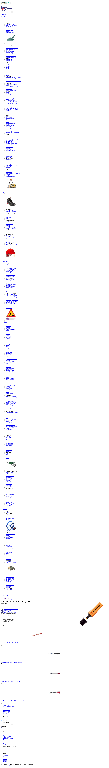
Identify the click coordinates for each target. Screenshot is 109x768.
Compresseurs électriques (11, 365)
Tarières (7, 74)
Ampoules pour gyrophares (11, 284)
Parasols (7, 122)
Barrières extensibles (10, 265)
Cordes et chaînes (9, 473)
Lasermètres (8, 160)
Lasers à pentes (9, 141)
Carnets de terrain (9, 136)
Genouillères (8, 235)
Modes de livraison (7, 747)
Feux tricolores (8, 561)
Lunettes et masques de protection (12, 230)
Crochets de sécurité (10, 476)
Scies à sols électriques (10, 385)
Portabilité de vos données (8, 738)
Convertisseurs (8, 436)
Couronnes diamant (9, 546)
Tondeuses (8, 75)
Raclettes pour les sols (10, 32)
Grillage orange (9, 271)
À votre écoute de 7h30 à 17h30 (9, 612)
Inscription (5, 732)
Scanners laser (8, 148)
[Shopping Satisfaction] (5, 2)
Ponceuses (8, 346)
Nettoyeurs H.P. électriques (11, 371)
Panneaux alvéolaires (10, 306)
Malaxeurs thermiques (10, 418)
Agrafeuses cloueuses (10, 99)
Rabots (7, 347)
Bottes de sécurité (9, 224)
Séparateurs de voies (10, 276)
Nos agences (3, 14)
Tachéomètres (8, 586)
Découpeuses (8, 337)
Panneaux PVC (9, 308)
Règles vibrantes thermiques (11, 426)
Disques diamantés (9, 548)
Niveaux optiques (9, 147)
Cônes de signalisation (10, 269)
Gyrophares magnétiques (10, 286)
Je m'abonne (4, 720)
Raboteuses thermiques (10, 425)
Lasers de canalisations (10, 142)
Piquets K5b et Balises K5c (11, 273)
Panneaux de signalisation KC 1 (12, 300)
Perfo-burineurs (9, 344)
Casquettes (8, 218)
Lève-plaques (8, 480)
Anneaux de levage (9, 472)
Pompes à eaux (9, 423)
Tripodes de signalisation (10, 303)
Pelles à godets (8, 482)
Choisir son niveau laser (8, 749)
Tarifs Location (9, 589)
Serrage (7, 106)
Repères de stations (9, 175)
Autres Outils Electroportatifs (11, 329)
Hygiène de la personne (10, 497)
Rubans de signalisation (10, 275)
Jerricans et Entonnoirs (10, 51)
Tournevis (8, 110)
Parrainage (5, 739)
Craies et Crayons (9, 155)
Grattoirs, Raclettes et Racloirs (12, 84)
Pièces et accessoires (10, 420)
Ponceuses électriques (10, 379)
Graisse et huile (9, 496)
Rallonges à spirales (9, 443)
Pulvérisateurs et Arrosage (11, 53)
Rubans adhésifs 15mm (10, 176)
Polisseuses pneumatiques (11, 409)
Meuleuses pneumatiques (11, 402)
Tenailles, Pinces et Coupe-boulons (12, 104)
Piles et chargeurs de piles (11, 439)
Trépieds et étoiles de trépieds (11, 128)
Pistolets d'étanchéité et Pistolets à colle (13, 81)
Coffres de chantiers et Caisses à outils (13, 94)
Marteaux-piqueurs (9, 339)
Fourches (7, 67)
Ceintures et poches (9, 93)
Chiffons (7, 492)
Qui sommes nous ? (7, 743)
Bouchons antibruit (9, 210)
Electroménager (9, 451)
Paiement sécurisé (24, 4)
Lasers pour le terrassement (11, 144)
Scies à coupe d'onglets (10, 384)
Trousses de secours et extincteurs (12, 244)
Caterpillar (8, 225)
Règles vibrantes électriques (11, 382)
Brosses (7, 28)
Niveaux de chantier (10, 583)
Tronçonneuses (9, 353)
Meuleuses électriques (10, 370)
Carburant (8, 490)
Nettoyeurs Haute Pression (11, 70)
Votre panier (3, 17)
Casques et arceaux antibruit (11, 211)
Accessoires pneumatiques (11, 396)
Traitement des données (7, 736)
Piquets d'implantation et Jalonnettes (13, 173)
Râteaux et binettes (9, 72)
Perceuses (7, 372)
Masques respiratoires (10, 242)
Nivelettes (8, 120)
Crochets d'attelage (9, 474)
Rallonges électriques (10, 444)
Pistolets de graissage (10, 408)
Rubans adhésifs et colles (11, 504)
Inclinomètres (8, 159)
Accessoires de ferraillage (11, 46)
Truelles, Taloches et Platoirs (11, 57)
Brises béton (8, 544)
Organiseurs (8, 95)
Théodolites (8, 587)
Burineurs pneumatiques (10, 400)
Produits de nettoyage (10, 503)
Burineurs (7, 332)
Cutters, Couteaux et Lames (11, 101)
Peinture (7, 501)
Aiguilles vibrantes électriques (11, 359)
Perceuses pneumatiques (10, 403)
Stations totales (8, 149)
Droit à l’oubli (6, 737)
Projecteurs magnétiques (10, 288)
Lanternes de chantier (10, 287)
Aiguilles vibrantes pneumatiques (12, 397)
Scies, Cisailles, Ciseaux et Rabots (12, 103)
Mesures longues (9, 164)
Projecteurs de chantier (10, 442)
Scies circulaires (9, 348)
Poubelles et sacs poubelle (11, 502)
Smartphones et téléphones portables (13, 132)
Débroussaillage (9, 66)
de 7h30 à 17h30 (6, 713)
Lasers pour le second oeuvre (11, 143)
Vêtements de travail (10, 237)
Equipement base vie (29, 599)
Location (5, 509)
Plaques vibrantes (9, 422)
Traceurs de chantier (10, 157)
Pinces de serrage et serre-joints (12, 109)
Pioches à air (8, 404)
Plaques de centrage (9, 174)
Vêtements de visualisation (11, 238)
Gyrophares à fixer (9, 285)
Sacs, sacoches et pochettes (11, 127)
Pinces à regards (9, 484)
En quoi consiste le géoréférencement (10, 751)
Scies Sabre (8, 349)
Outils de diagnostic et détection (12, 165)
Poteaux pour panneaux (10, 302)
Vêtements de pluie (9, 236)
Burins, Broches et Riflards (11, 49)
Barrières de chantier (10, 264)
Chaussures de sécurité (10, 227)
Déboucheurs (8, 336)
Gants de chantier (9, 221)
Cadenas (7, 92)
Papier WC (8, 499)
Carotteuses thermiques (10, 414)
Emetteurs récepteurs (10, 131)
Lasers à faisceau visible (10, 579)
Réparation (5, 594)
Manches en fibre (9, 60)
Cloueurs (7, 335)
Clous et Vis (8, 50)
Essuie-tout (8, 495)
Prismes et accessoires (10, 125)
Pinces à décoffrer (9, 52)
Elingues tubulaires (9, 479)
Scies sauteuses (9, 351)
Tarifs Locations (6, 593)
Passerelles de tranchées (10, 272)
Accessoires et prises (10, 279)
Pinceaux (7, 31)
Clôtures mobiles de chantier (11, 268)
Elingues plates (9, 478)
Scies (7, 540)
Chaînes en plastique (10, 267)
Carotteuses (8, 334)
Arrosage (7, 64)
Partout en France (7, 610)
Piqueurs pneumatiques (10, 405)
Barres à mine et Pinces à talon (12, 48)
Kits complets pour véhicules (11, 280)
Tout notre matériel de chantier (7, 599)
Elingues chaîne (9, 477)
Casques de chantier (9, 217)
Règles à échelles (9, 126)
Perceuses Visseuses (10, 343)
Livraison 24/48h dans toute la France (36, 4)
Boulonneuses (8, 331)
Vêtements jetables (9, 240)
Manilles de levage (9, 481)
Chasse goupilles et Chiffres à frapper (13, 78)
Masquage (8, 455)
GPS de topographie (10, 140)
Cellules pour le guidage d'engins (12, 139)
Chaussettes (8, 226)
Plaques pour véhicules (10, 281)
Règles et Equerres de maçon (11, 54)
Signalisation (5, 261)
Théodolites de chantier (10, 150)
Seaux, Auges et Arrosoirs (11, 56)
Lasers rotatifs (8, 581)
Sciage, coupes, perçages (10, 98)
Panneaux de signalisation (11, 562)
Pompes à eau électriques (11, 378)
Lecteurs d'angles (9, 161)
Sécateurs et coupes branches (11, 73)
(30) (8, 3)
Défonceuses (8, 338)
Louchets (7, 68)
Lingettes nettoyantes (10, 498)
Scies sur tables (9, 389)
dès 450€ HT (6, 708)
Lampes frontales (9, 438)
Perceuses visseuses (9, 539)
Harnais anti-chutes (9, 214)
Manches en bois (9, 59)
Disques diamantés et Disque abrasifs (13, 102)
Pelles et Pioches (9, 89)
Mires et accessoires (9, 119)
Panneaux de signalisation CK (12, 297)
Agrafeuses (8, 327)
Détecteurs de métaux (10, 517)
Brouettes (7, 453)
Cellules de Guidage (10, 577)
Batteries (7, 135)
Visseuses (7, 392)
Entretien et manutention (8, 433)
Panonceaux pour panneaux (11, 301)
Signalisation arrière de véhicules (12, 291)
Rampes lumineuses (9, 289)
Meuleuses (8, 340)
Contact (4, 744)
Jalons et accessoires (10, 118)
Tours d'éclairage (9, 352)
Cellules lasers (8, 137)
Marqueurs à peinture (10, 156)
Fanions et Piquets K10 (10, 270)
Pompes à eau (8, 553)
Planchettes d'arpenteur (10, 123)
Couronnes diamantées (10, 100)
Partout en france (6, 711)
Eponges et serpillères (10, 494)
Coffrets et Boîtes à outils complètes (13, 108)
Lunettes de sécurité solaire (11, 232)
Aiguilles (7, 512)
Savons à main (8, 505)
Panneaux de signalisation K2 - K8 (12, 298)
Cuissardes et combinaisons (11, 228)
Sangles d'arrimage (9, 486)
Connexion (5, 734)
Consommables (9, 450)
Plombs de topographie (10, 124)
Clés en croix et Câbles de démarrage (13, 79)
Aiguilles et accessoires (10, 24)
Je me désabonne (5, 722)
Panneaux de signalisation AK (12, 295)
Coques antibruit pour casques (12, 212)
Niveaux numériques (10, 145)
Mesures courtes (9, 163)
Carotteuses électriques (10, 364)
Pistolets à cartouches (10, 406)
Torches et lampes (9, 445)
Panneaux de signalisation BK (12, 296)
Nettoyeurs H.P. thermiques (11, 419)
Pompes (7, 345)
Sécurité (4, 192)
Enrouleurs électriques (10, 437)
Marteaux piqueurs (9, 369)
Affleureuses (8, 326)
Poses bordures (9, 485)
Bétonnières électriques (10, 361)
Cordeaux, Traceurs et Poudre (11, 153)
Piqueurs (7, 377)
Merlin (7, 69)
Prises (7, 441)
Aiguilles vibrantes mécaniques (12, 412)
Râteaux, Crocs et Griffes (11, 90)
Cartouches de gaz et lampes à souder (13, 77)
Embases (7, 116)
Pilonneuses (8, 421)
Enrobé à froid (8, 493)
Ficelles (7, 170)
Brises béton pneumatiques (11, 398)
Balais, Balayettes (9, 30)
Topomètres (8, 167)
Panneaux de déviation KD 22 (12, 294)
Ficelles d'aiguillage (9, 26)
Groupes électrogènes (10, 417)
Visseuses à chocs (9, 354)
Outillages (5, 20)
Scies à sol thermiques (10, 427)
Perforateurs (8, 375)
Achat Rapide (6, 595)
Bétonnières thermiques (10, 413)
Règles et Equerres (9, 166)
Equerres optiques (9, 117)
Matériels (5, 322)
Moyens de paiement (7, 748)
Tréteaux (7, 458)
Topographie (5, 112)
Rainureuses (8, 381)
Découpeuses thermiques (10, 415)
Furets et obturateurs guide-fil (11, 25)
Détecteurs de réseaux (10, 518)
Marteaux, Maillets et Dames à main (13, 86)
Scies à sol (8, 554)
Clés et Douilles (9, 107)
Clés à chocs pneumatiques (11, 401)
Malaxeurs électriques (10, 368)
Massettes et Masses (9, 87)
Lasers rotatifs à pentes (10, 582)
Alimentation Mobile (10, 448)
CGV (4, 735)
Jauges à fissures (9, 172)
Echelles (7, 454)
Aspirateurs (8, 328)
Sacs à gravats (8, 456)
